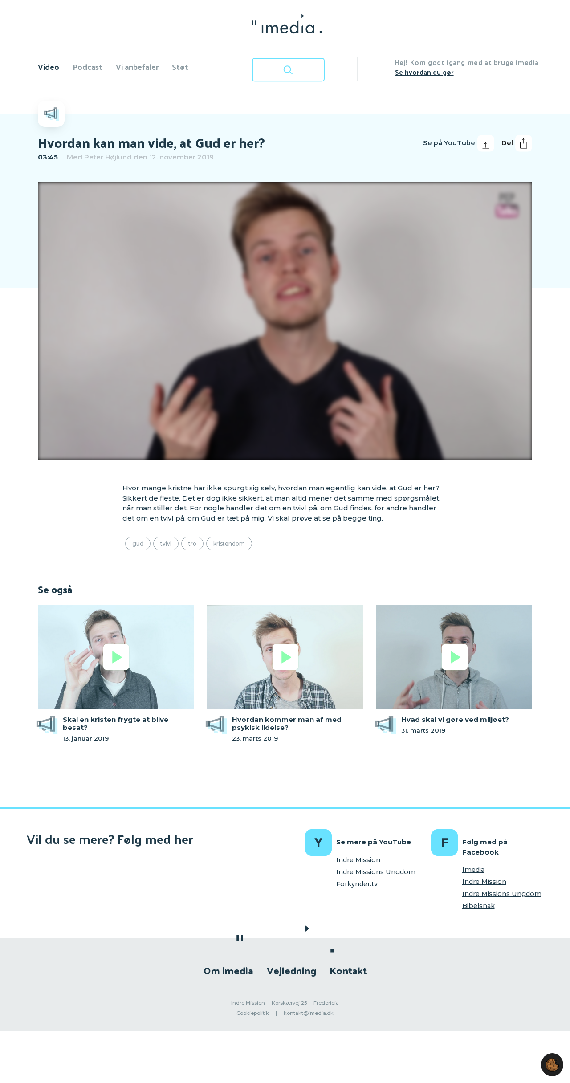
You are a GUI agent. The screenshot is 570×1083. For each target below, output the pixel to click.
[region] (285, 321)
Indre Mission (358, 860)
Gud (137, 543)
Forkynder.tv (357, 884)
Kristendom (229, 543)
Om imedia (228, 970)
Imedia (473, 870)
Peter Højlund (108, 157)
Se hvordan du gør (424, 72)
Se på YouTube (449, 143)
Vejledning (291, 970)
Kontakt (348, 970)
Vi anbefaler (137, 67)
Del (507, 143)
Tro (192, 543)
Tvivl (165, 543)
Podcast (87, 67)
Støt (180, 67)
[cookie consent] (552, 1065)
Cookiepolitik (252, 1013)
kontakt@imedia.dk (309, 1013)
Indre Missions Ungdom (375, 872)
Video (48, 67)
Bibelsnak (478, 906)
